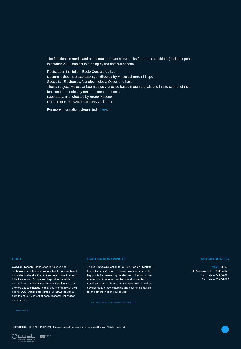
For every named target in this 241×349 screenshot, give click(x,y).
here (103, 109)
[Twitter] (225, 329)
